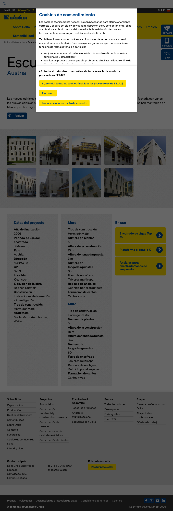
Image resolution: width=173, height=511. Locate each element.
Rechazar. (48, 93)
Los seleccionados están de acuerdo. (64, 103)
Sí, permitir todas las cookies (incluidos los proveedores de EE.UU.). (82, 83)
